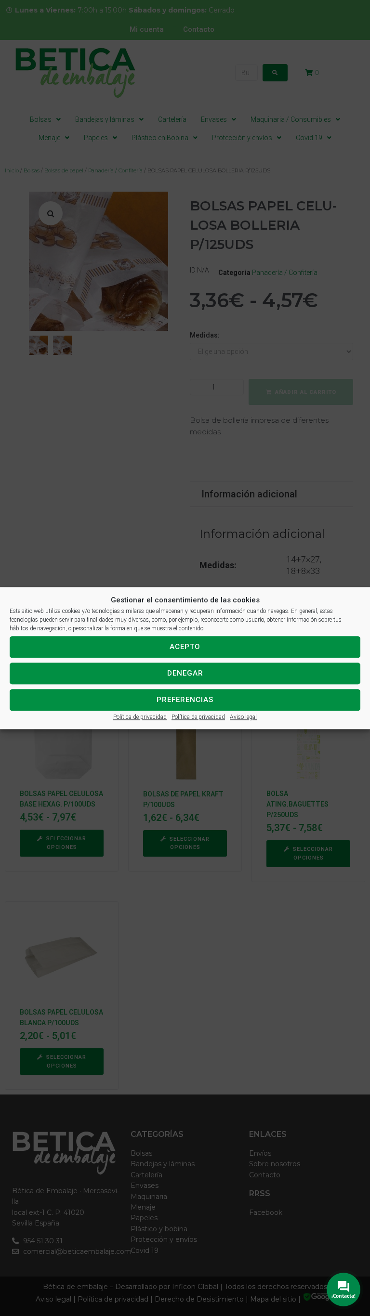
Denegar (185, 673)
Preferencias (185, 699)
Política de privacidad (140, 717)
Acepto (185, 646)
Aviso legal (243, 717)
